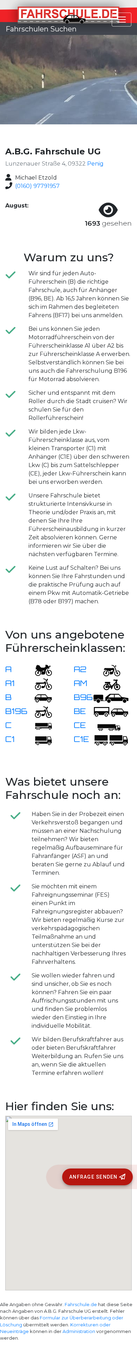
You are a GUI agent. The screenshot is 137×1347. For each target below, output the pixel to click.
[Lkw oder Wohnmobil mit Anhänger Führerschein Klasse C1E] (111, 739)
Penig (95, 163)
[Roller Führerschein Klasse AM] (107, 683)
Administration (79, 1331)
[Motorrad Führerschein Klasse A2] (107, 670)
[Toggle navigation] (121, 20)
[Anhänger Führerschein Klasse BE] (111, 711)
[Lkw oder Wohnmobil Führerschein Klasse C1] (39, 739)
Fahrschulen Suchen (41, 29)
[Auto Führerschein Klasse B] (39, 697)
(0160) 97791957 (37, 186)
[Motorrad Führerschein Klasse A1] (39, 683)
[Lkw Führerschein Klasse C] (39, 725)
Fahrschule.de (81, 1304)
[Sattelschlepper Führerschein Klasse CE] (107, 725)
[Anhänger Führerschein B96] (111, 697)
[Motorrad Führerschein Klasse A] (39, 670)
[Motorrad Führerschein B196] (39, 711)
